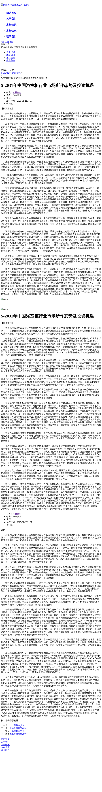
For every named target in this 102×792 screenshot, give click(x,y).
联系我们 (11, 36)
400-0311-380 (7, 42)
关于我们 (11, 18)
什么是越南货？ (17, 725)
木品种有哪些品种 (18, 728)
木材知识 (11, 24)
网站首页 (11, 12)
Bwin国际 (5, 73)
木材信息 (11, 30)
